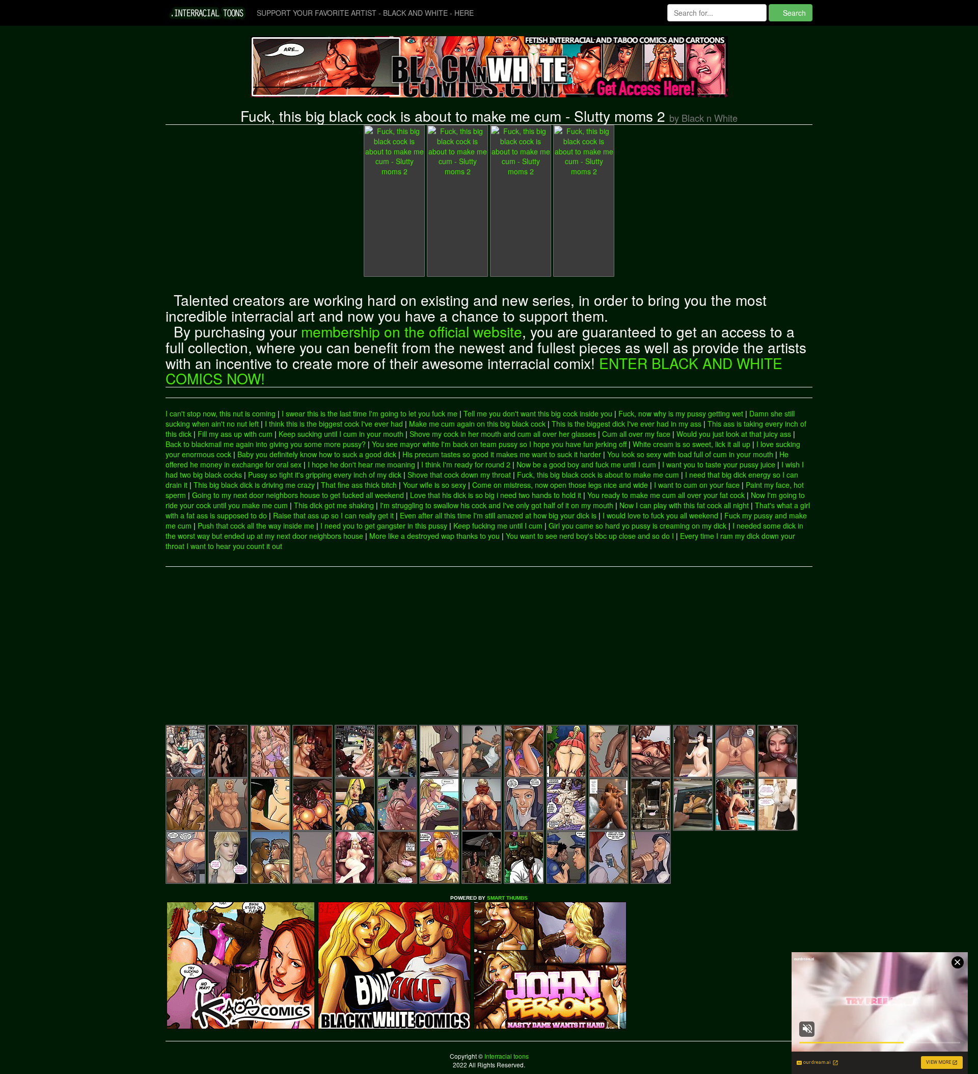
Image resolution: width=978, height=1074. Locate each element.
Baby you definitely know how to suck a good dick (316, 454)
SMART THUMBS (507, 898)
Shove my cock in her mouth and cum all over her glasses (503, 434)
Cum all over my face (636, 434)
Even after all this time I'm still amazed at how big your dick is (498, 515)
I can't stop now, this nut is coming (221, 413)
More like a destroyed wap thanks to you (434, 536)
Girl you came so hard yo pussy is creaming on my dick (637, 525)
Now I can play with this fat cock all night (684, 505)
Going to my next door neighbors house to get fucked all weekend (298, 495)
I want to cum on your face (697, 485)
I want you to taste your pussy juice (718, 464)
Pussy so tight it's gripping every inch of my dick (324, 474)
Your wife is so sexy (434, 485)
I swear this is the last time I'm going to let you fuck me (369, 413)
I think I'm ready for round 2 (465, 464)
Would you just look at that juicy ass (733, 434)
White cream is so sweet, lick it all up (691, 444)
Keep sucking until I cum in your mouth (341, 434)
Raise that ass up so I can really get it (333, 515)
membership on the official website (411, 331)
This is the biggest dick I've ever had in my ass (626, 423)
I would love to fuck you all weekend (660, 515)
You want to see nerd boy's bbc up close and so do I (590, 536)
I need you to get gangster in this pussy (383, 525)
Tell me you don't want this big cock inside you (538, 413)
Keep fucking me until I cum (497, 525)
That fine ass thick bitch (359, 485)
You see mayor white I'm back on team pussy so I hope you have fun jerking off (499, 444)
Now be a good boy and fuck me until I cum (586, 464)
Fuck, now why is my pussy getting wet (680, 413)
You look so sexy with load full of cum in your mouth (690, 454)
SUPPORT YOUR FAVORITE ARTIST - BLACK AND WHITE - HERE (365, 13)
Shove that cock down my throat (459, 474)
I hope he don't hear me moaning (361, 464)
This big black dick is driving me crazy (254, 485)
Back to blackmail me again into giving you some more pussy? (266, 444)
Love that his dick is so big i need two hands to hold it (495, 495)
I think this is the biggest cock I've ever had (334, 423)
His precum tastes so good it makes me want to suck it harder (501, 454)
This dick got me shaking (334, 505)
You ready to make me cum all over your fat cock (666, 495)
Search (793, 13)
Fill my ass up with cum (235, 434)
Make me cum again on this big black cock (477, 423)
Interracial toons (506, 1056)
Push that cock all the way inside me (256, 525)
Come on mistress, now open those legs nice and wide (560, 485)
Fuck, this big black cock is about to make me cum (598, 474)
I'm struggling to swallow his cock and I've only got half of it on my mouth (496, 505)
